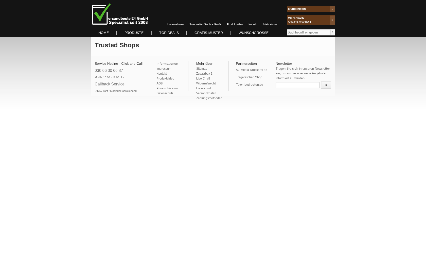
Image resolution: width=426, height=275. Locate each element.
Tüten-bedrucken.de (249, 84)
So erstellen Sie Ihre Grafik (205, 24)
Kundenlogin (297, 9)
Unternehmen (175, 24)
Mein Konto (270, 24)
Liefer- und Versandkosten (206, 91)
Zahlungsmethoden (209, 98)
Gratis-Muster (209, 33)
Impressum (164, 68)
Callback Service (109, 84)
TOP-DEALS (169, 33)
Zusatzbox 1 (204, 73)
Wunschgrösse (253, 33)
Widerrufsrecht (206, 83)
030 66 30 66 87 (109, 70)
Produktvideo (235, 24)
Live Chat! (203, 78)
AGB (160, 83)
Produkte (133, 33)
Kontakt (253, 24)
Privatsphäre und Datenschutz (168, 91)
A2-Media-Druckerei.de (251, 70)
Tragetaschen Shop (249, 77)
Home (103, 33)
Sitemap (201, 68)
